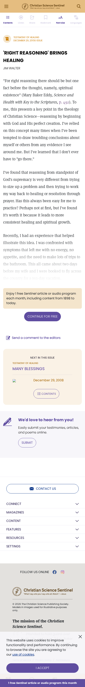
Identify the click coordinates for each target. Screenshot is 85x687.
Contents (49, 394)
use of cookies (23, 654)
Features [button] (13, 529)
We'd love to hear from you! (46, 419)
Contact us (46, 488)
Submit (27, 442)
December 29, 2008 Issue (27, 40)
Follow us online (34, 572)
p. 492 (64, 102)
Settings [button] (13, 546)
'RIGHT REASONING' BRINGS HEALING (35, 57)
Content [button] (13, 521)
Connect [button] (13, 504)
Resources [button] (15, 538)
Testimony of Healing (26, 37)
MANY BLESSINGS (28, 368)
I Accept (42, 668)
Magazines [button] (15, 512)
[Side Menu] (6, 6)
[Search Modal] (78, 6)
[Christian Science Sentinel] (43, 6)
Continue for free (42, 316)
